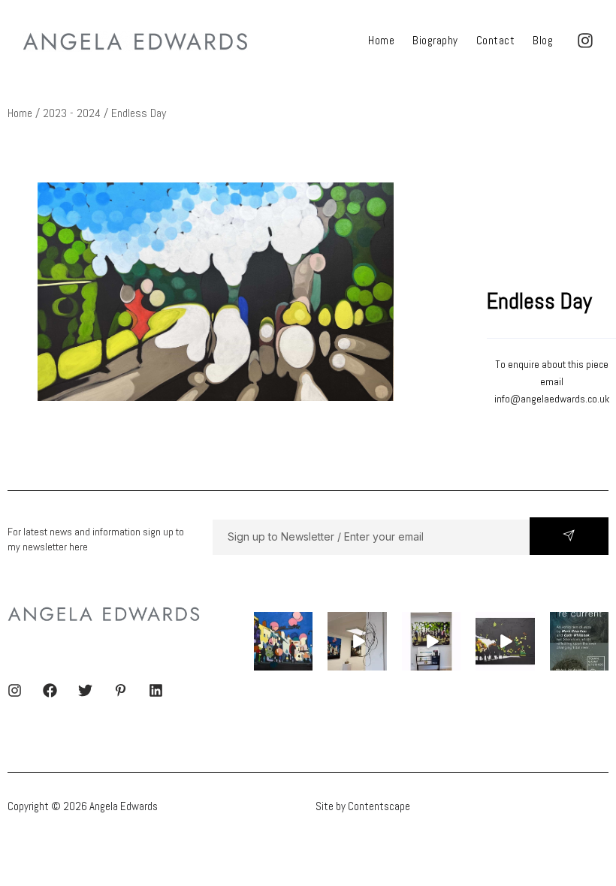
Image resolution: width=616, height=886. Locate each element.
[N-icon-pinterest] (120, 690)
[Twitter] (85, 690)
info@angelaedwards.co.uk (551, 398)
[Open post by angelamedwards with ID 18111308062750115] (579, 641)
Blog (543, 40)
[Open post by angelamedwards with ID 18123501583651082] (505, 641)
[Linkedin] (156, 690)
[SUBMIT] (569, 536)
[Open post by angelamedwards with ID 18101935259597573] (283, 641)
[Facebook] (50, 690)
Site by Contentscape (363, 806)
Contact (495, 40)
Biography (435, 40)
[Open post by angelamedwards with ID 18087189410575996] (431, 641)
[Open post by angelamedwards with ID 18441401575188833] (357, 641)
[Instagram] (15, 690)
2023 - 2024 (72, 113)
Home (381, 40)
